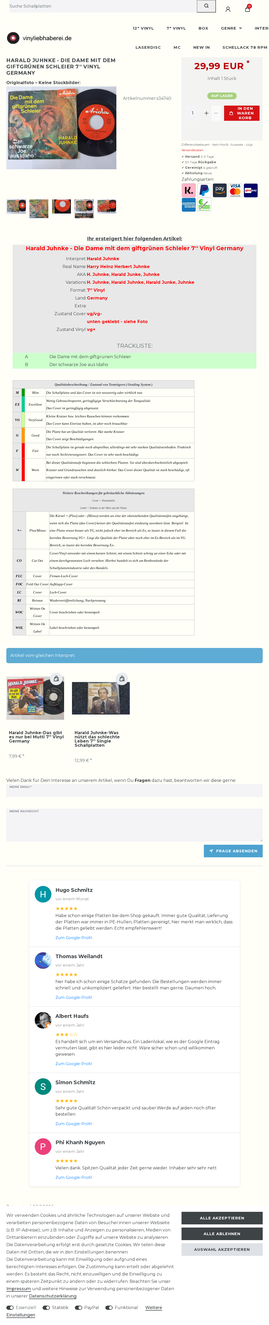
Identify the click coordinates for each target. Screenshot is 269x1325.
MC (177, 47)
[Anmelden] (229, 9)
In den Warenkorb (245, 113)
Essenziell (26, 1307)
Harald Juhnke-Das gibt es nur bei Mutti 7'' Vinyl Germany (36, 737)
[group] (35, 698)
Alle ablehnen (222, 1233)
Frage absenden (236, 851)
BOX (203, 28)
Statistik (60, 1307)
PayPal (91, 1307)
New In (201, 47)
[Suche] (206, 6)
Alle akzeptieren (222, 1218)
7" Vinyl (176, 28)
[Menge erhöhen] (206, 113)
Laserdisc (148, 47)
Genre (229, 28)
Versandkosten (192, 150)
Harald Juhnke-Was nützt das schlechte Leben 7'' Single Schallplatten (97, 739)
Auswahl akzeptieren (222, 1249)
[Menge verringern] (216, 113)
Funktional (126, 1307)
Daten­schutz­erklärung (52, 1296)
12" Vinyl (143, 28)
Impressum (18, 1288)
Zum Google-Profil (73, 937)
